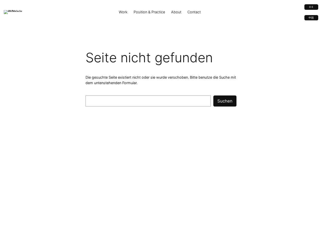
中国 (311, 17)
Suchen (224, 101)
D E (311, 7)
